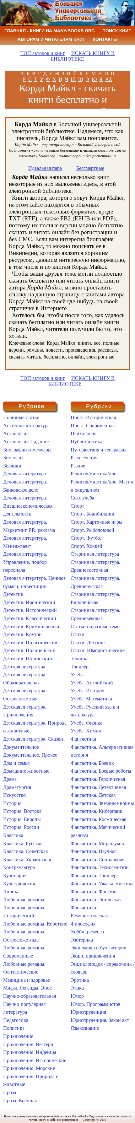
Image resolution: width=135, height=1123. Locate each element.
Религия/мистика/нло (93, 473)
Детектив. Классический (29, 618)
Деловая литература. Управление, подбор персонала (25, 562)
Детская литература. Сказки (33, 739)
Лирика (11, 891)
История (12, 803)
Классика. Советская (25, 851)
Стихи (77, 634)
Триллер (80, 666)
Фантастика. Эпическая (96, 899)
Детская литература (24, 666)
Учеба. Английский (92, 682)
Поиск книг (116, 30)
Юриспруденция (88, 1012)
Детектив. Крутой (22, 634)
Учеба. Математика (91, 698)
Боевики (12, 465)
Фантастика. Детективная (98, 787)
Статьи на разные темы (96, 626)
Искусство (14, 795)
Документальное (21, 747)
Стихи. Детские (88, 642)
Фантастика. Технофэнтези (100, 867)
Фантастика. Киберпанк (96, 811)
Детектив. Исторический (30, 610)
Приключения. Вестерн (28, 1044)
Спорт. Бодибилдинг (93, 513)
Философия (83, 923)
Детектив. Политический (30, 642)
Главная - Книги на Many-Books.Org (49, 30)
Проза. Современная (93, 425)
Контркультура (19, 867)
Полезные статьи (21, 417)
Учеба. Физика (86, 723)
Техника (80, 658)
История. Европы (22, 819)
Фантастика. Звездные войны (102, 803)
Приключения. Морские (29, 1068)
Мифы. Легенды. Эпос (27, 988)
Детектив (13, 594)
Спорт (77, 506)
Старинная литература (95, 554)
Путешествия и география (99, 449)
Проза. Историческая (93, 417)
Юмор (77, 996)
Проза (9, 1092)
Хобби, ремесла (87, 931)
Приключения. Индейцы (29, 1052)
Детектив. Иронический (29, 602)
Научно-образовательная (29, 996)
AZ (108, 79)
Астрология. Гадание (26, 441)
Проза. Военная (20, 1100)
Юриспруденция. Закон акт (100, 1020)
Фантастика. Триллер (93, 875)
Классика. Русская (22, 843)
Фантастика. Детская (93, 795)
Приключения (18, 1036)
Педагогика (15, 1020)
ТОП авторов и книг (42, 53)
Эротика (80, 980)
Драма (10, 779)
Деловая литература (24, 473)
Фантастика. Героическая (98, 779)
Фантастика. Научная (93, 851)
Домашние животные (26, 771)
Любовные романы (23, 899)
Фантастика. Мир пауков (97, 843)
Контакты (105, 39)
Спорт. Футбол (87, 538)
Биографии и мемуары (27, 449)
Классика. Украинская (27, 859)
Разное (78, 465)
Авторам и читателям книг (51, 39)
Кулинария (14, 875)
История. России (21, 827)
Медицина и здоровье (26, 980)
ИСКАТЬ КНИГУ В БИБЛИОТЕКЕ (83, 56)
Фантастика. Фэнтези (94, 891)
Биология (13, 457)
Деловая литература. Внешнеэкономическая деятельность (27, 505)
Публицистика (86, 441)
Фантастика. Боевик (92, 763)
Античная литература (26, 425)
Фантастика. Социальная (97, 859)
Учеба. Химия (86, 730)
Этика (77, 988)
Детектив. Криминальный (31, 626)
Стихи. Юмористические (98, 650)
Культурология (19, 883)
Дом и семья (16, 763)
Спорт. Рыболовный (92, 530)
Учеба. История (87, 690)
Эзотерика (82, 939)
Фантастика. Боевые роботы (101, 771)
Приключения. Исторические (34, 1060)
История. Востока (22, 811)
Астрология (16, 433)
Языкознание (85, 1028)
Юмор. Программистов (96, 1004)
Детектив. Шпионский (27, 658)
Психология (83, 433)
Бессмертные (90, 168)
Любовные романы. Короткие (35, 923)
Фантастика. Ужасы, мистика (102, 883)
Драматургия (17, 787)
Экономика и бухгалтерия (98, 947)
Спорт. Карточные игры (96, 522)
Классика (13, 835)
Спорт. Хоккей (86, 546)
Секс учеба (82, 497)
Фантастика (83, 739)
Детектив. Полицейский (29, 650)
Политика (13, 1028)
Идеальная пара (45, 168)
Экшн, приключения (93, 955)
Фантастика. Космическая (98, 819)
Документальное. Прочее (30, 755)
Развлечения (84, 457)
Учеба (77, 674)
